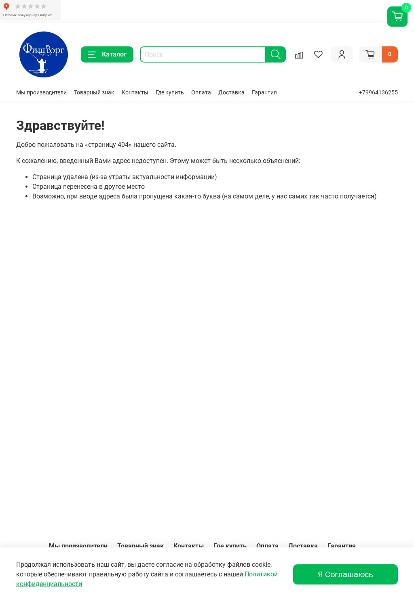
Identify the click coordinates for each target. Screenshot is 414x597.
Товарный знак (94, 92)
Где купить (170, 92)
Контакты (135, 92)
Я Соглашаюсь (345, 574)
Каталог (114, 54)
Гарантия (264, 92)
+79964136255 (378, 92)
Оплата (201, 92)
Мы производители (41, 92)
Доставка (231, 92)
